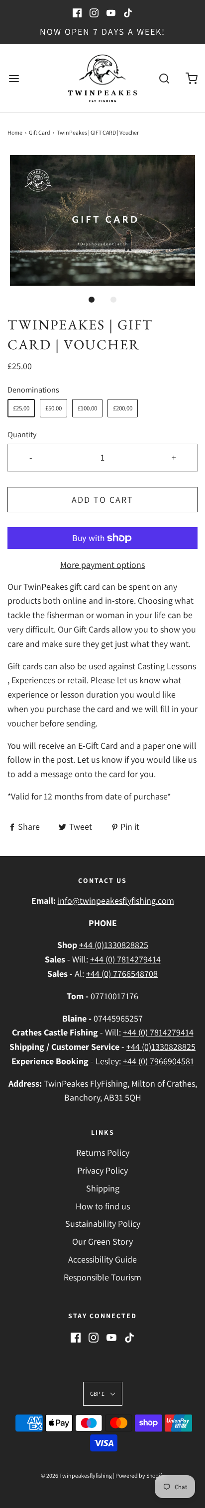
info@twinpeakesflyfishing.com (116, 900)
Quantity (21, 434)
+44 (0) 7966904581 (158, 1061)
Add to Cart (102, 499)
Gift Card (39, 132)
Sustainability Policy (102, 1223)
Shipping (102, 1188)
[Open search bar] (164, 78)
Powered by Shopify (140, 1475)
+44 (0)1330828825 (113, 945)
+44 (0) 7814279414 (125, 959)
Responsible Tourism (102, 1277)
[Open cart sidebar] (191, 78)
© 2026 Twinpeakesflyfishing (76, 1475)
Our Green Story (102, 1241)
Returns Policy (102, 1152)
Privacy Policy (102, 1170)
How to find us (103, 1206)
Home (14, 132)
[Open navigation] (13, 78)
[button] (102, 220)
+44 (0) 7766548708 (122, 973)
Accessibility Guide (102, 1259)
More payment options (102, 564)
